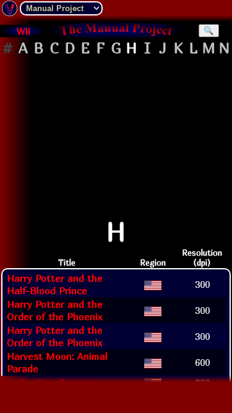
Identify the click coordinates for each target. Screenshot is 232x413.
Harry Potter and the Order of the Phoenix (55, 310)
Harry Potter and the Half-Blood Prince (55, 284)
